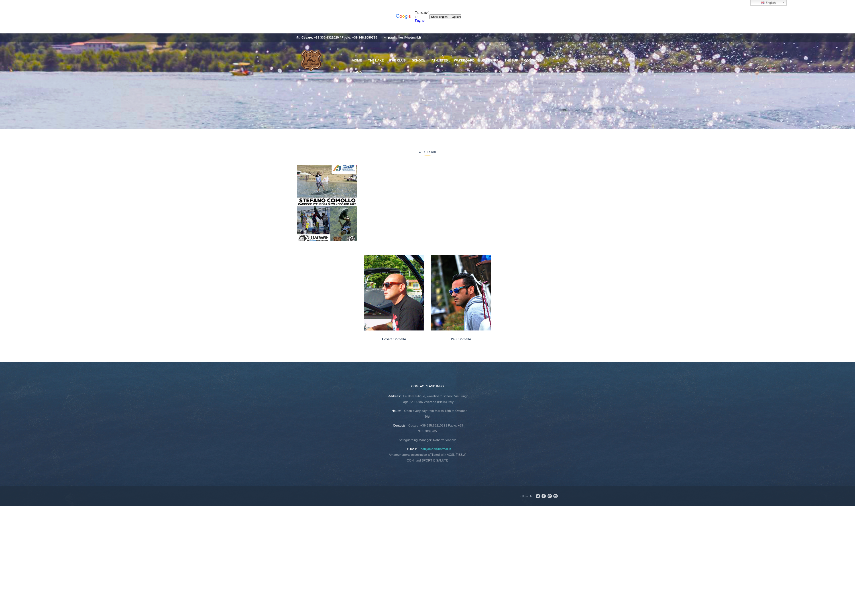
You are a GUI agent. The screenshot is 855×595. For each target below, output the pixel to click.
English (770, 2)
